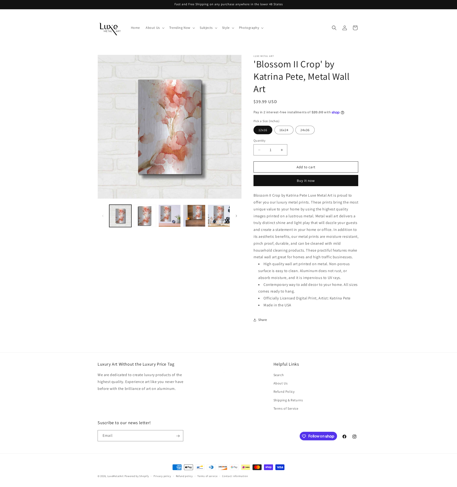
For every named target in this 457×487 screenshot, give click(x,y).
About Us (280, 383)
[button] (154, 28)
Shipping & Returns (288, 400)
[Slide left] (103, 216)
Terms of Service (285, 408)
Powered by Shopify (136, 476)
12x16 (262, 130)
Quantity (259, 141)
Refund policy (184, 475)
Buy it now (306, 180)
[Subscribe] (178, 436)
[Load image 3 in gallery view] (170, 216)
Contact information (235, 475)
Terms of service (207, 475)
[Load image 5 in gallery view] (219, 216)
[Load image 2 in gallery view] (145, 216)
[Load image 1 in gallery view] (120, 216)
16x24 (283, 130)
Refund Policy (284, 392)
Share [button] (262, 320)
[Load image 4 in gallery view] (194, 216)
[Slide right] (236, 216)
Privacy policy (162, 475)
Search (278, 375)
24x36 (305, 130)
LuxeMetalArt (115, 476)
